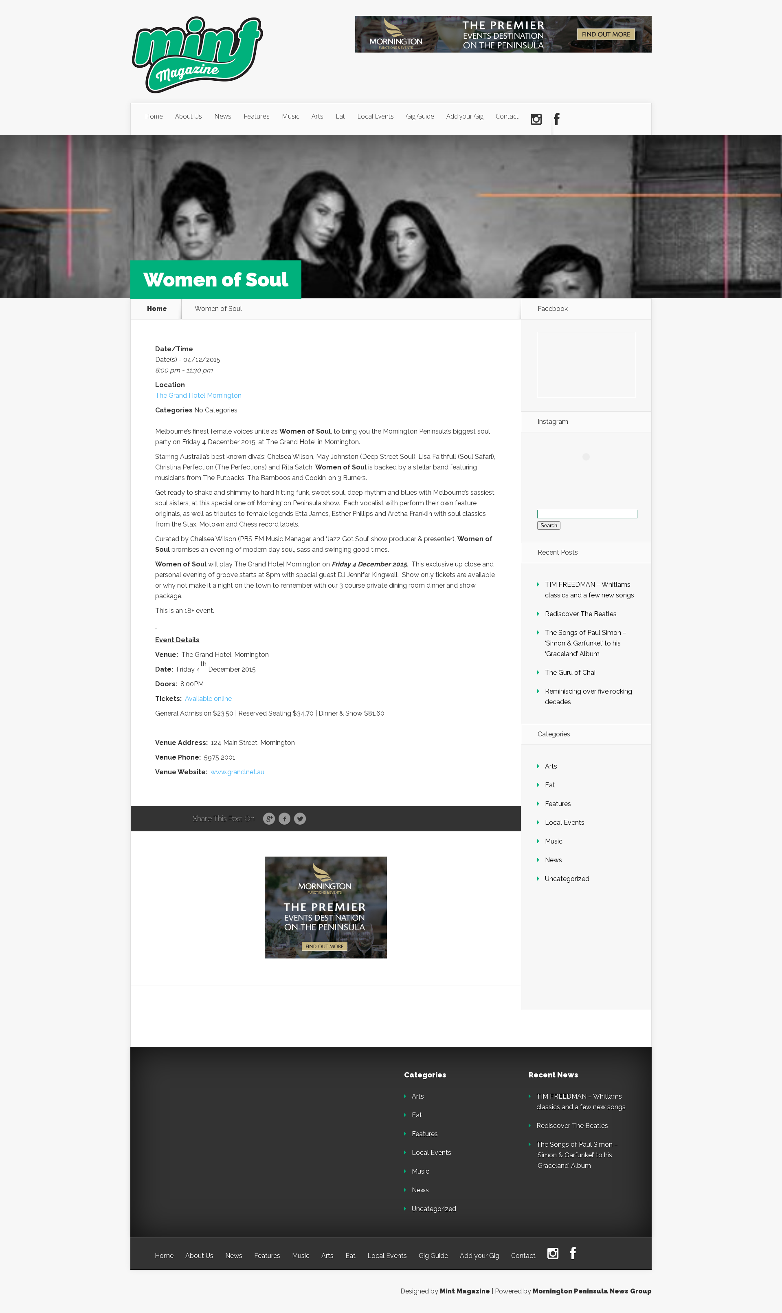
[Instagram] (536, 119)
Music (290, 116)
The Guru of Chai (570, 672)
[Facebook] (557, 119)
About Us (188, 116)
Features (257, 116)
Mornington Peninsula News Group (592, 1291)
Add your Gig (464, 116)
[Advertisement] (212, 1122)
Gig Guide (420, 116)
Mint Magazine (465, 1291)
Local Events (375, 116)
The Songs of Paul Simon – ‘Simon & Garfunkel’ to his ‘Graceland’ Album (585, 643)
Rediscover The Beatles (581, 614)
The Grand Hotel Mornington (198, 395)
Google (269, 819)
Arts (317, 116)
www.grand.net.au (237, 772)
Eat (340, 116)
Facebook (284, 819)
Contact (507, 116)
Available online (208, 699)
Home (154, 116)
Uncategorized (567, 879)
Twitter (300, 819)
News (222, 116)
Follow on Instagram (591, 472)
